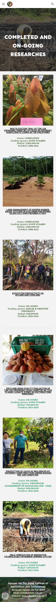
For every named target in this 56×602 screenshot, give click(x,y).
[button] (3, 4)
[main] (28, 40)
